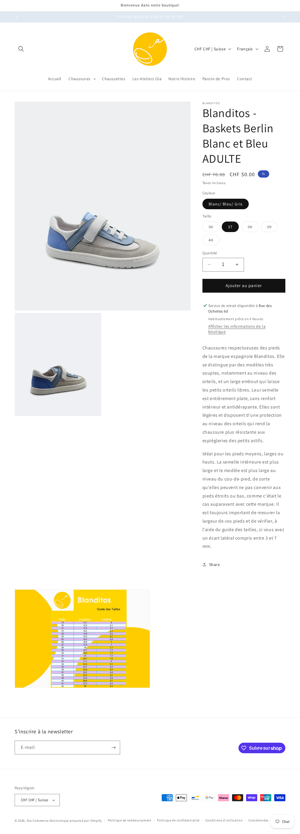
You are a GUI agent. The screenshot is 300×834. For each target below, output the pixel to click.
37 (230, 226)
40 (214, 241)
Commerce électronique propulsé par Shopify (67, 820)
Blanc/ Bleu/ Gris (226, 204)
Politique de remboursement (129, 820)
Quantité (209, 252)
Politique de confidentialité (178, 820)
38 (253, 228)
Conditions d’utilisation (224, 820)
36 (214, 228)
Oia (29, 820)
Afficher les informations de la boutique (237, 329)
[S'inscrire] (113, 747)
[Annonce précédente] (16, 17)
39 (272, 228)
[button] (21, 48)
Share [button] (214, 564)
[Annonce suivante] (283, 17)
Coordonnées (258, 820)
